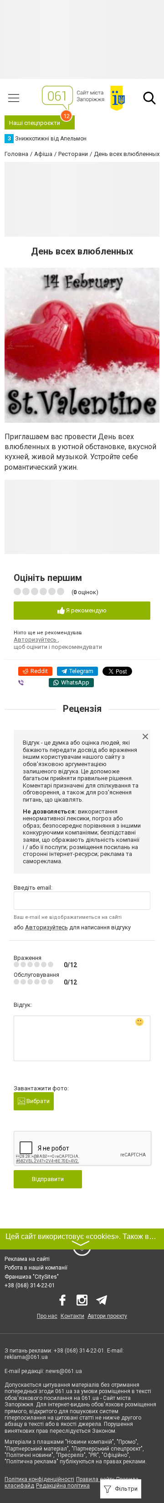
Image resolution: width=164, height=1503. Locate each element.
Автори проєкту (107, 1316)
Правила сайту (95, 1479)
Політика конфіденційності (39, 1479)
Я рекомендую (86, 610)
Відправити (48, 1179)
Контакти (72, 1316)
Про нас (47, 1316)
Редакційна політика (63, 1485)
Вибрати (37, 1101)
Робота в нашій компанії (36, 1268)
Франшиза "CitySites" (32, 1277)
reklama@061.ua (26, 1357)
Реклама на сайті (27, 1259)
